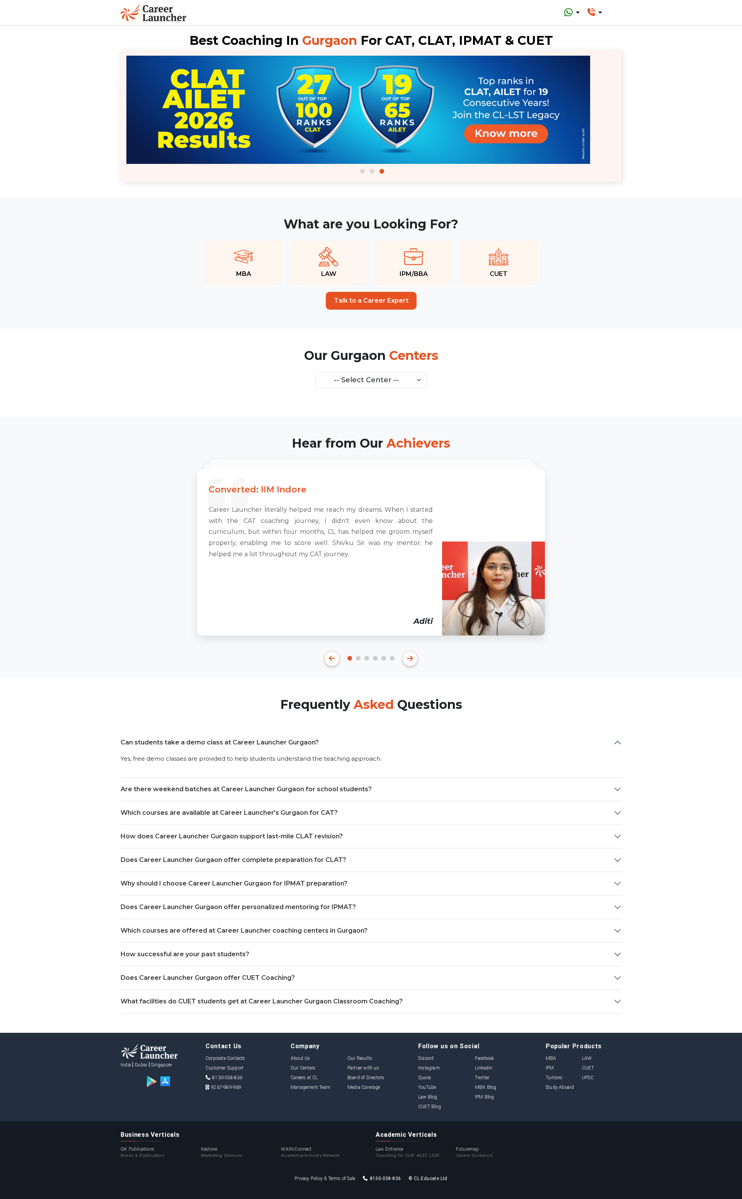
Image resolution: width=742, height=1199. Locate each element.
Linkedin (484, 1068)
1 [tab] (362, 171)
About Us (300, 1058)
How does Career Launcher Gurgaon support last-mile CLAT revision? (232, 836)
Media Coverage (363, 1087)
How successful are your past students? (185, 954)
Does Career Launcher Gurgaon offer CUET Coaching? (208, 977)
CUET (588, 1068)
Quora (424, 1077)
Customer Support (224, 1068)
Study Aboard (560, 1087)
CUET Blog (429, 1106)
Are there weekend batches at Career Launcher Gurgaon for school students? (246, 789)
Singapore (161, 1065)
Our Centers (303, 1068)
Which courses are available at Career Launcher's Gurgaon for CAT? (229, 812)
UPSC (588, 1077)
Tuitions (554, 1077)
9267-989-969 (226, 1087)
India (126, 1065)
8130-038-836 (227, 1077)
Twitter (482, 1077)
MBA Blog (486, 1087)
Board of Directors (366, 1077)
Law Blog (427, 1097)
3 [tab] (382, 171)
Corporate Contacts (225, 1058)
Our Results (359, 1058)
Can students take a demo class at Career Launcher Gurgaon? (220, 742)
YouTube (427, 1087)
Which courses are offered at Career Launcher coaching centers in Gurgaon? (244, 930)
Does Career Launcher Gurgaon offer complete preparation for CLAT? (233, 859)
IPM (550, 1068)
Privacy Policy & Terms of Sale (324, 1178)
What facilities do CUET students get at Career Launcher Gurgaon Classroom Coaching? (262, 1001)
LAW (587, 1058)
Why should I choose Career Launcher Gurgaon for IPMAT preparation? (234, 883)
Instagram (429, 1068)
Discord (426, 1058)
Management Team (310, 1087)
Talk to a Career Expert (371, 300)
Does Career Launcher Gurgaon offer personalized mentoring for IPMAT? (238, 907)
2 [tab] (372, 171)
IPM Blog (484, 1097)
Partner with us (363, 1068)
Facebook (484, 1058)
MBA (551, 1058)
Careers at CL (304, 1077)
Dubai (141, 1065)
